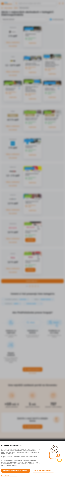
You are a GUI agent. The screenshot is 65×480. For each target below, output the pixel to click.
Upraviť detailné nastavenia (9, 476)
